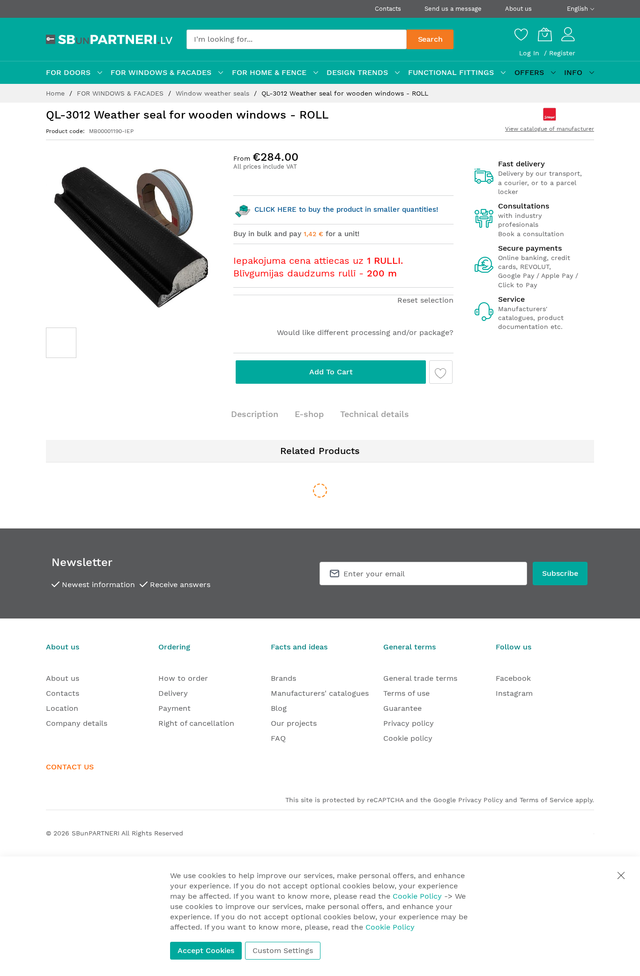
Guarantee (402, 708)
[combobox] (296, 39)
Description (254, 414)
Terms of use (406, 693)
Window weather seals (214, 93)
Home (56, 93)
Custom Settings (283, 950)
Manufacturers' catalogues (320, 693)
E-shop (309, 414)
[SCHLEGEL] (550, 114)
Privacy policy (408, 723)
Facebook (513, 678)
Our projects (294, 723)
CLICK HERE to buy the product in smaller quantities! (345, 209)
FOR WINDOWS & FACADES (121, 93)
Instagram (514, 693)
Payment (174, 708)
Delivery (173, 693)
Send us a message (453, 8)
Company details (76, 723)
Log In (530, 53)
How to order (183, 678)
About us (518, 8)
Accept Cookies (206, 950)
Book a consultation (531, 234)
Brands (283, 678)
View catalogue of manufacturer (549, 129)
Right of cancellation (196, 723)
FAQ (278, 738)
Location (62, 708)
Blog (279, 708)
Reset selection (425, 300)
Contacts (388, 8)
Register (562, 53)
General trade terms (420, 678)
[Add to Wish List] (441, 372)
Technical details (374, 414)
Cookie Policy (417, 896)
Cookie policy (407, 738)
